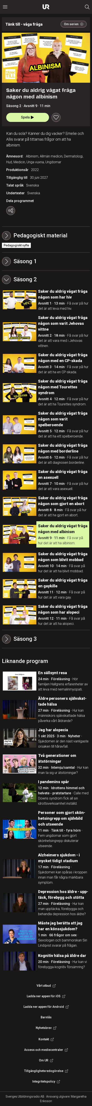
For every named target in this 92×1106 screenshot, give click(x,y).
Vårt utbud (44, 985)
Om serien (71, 24)
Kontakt (44, 1039)
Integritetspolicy (43, 1081)
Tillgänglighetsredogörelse (43, 1071)
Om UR (43, 1060)
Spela (25, 117)
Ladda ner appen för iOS (44, 996)
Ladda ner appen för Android (44, 1006)
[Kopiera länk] (10, 210)
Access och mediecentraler (43, 1050)
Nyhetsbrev (44, 1028)
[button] (46, 261)
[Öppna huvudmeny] (5, 6)
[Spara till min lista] (56, 117)
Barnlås (46, 1017)
